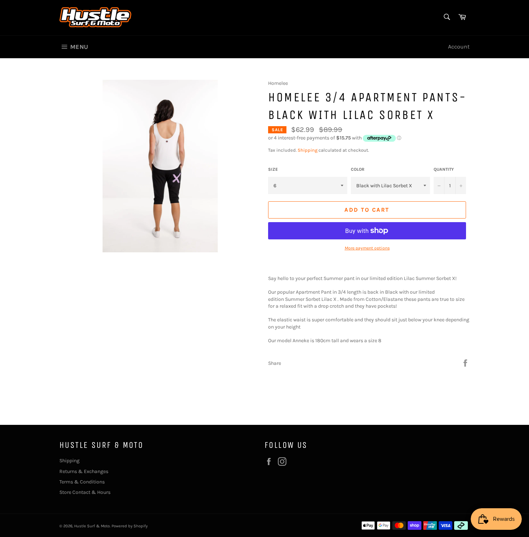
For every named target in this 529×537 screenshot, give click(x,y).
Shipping (307, 150)
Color (358, 169)
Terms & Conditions (82, 482)
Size (273, 169)
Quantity (444, 169)
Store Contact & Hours (84, 492)
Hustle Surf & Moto (92, 526)
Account (459, 46)
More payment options (367, 248)
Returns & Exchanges (83, 471)
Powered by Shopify (130, 526)
